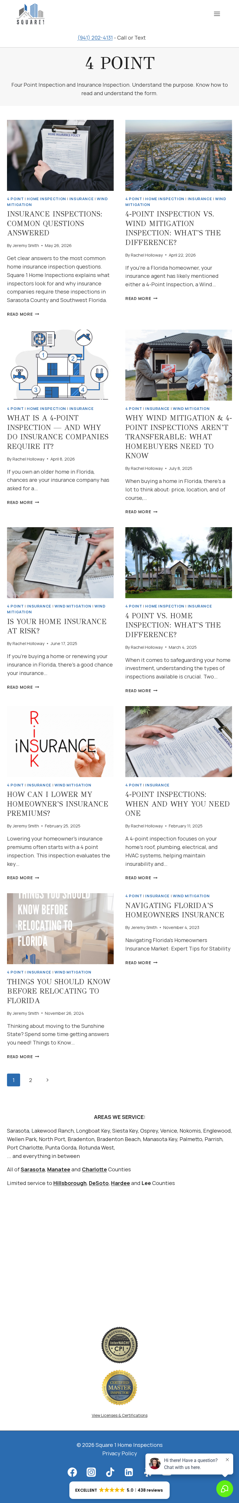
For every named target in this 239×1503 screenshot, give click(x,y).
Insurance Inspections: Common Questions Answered (54, 223)
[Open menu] (217, 13)
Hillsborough (70, 1182)
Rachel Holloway (147, 255)
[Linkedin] (128, 1472)
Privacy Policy (119, 1453)
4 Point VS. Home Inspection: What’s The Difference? (173, 625)
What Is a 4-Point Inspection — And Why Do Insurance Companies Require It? (57, 432)
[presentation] (60, 155)
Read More (23, 314)
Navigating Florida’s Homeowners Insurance (174, 910)
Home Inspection (46, 198)
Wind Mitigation (191, 408)
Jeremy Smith (26, 245)
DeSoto (99, 1182)
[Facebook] (72, 1472)
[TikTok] (110, 1472)
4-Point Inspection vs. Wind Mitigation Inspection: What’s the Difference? (173, 228)
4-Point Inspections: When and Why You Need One (177, 804)
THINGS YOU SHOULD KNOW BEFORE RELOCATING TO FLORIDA (58, 991)
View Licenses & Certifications (119, 1415)
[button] (119, 1490)
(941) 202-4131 (95, 37)
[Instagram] (91, 1472)
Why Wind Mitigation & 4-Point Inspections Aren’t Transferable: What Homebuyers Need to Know (178, 436)
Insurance (81, 198)
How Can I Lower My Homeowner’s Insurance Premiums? (57, 804)
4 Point (15, 198)
